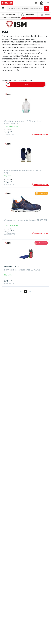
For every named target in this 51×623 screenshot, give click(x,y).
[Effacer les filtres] (8, 84)
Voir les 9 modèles (41, 234)
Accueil (4, 18)
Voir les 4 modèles (41, 134)
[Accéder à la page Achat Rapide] (41, 3)
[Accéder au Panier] (47, 3)
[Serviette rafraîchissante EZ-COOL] (26, 255)
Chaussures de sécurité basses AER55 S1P (25, 220)
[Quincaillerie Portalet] (7, 3)
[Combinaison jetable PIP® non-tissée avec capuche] (26, 106)
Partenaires (15, 18)
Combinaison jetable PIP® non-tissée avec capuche (23, 122)
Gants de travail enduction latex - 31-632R (23, 172)
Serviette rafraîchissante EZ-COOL (22, 270)
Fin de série (30, 15)
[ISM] (9, 94)
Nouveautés (10, 15)
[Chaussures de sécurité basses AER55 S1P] (26, 205)
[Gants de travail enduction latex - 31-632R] (26, 156)
